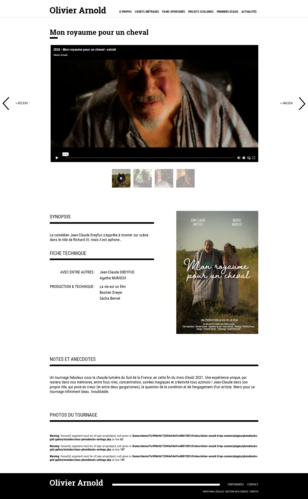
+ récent (22, 103)
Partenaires (236, 484)
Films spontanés (173, 12)
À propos (125, 12)
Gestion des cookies (236, 491)
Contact (252, 484)
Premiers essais (227, 12)
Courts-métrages (147, 12)
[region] (154, 117)
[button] (121, 178)
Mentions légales (213, 491)
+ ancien (286, 103)
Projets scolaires (201, 12)
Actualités (249, 12)
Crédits (254, 491)
